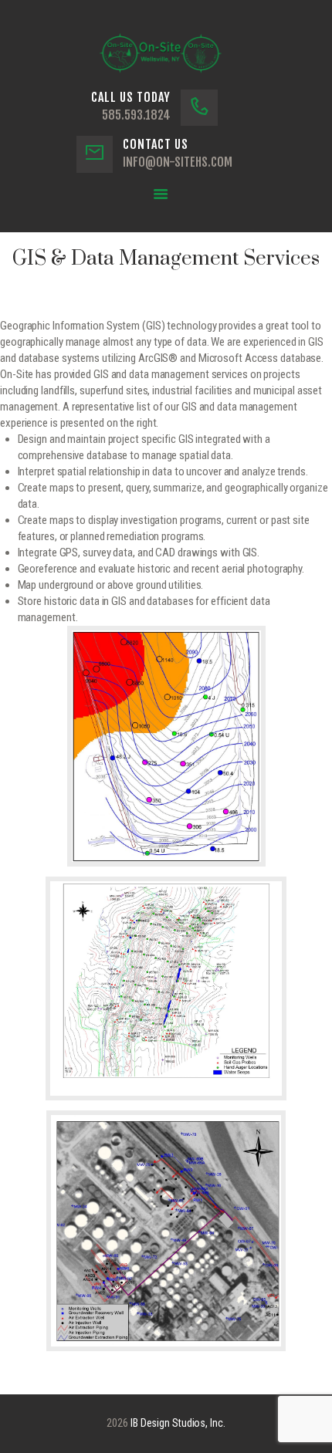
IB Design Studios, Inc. (177, 1423)
